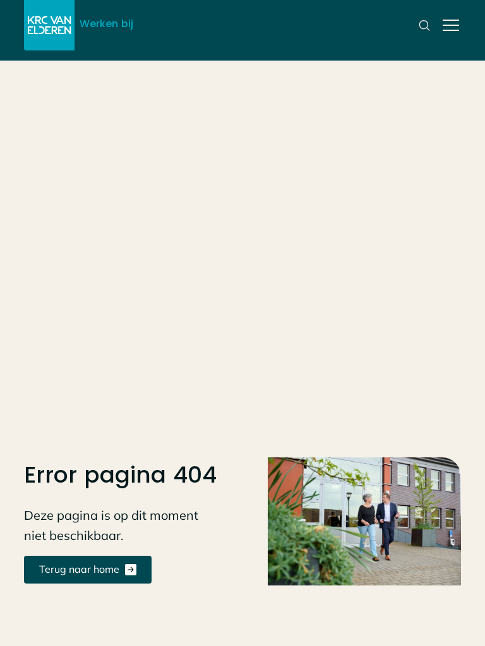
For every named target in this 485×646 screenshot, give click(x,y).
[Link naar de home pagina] (49, 25)
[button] (448, 25)
